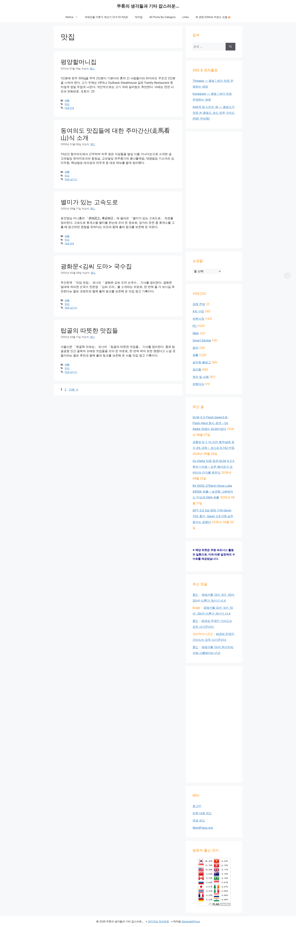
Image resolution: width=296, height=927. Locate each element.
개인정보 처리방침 (158, 921)
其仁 (195, 594)
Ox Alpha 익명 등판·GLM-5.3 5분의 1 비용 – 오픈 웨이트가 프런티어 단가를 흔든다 (213, 466)
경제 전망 (199, 304)
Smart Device (202, 340)
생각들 (197, 369)
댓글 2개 (69, 107)
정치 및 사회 (201, 377)
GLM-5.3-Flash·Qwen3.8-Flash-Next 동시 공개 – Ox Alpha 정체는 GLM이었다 (210, 423)
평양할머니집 (79, 61)
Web (196, 333)
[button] (287, 275)
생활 (67, 100)
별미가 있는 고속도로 (89, 202)
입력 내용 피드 (202, 813)
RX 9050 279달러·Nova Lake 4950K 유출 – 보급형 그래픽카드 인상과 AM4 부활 (213, 491)
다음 (73, 389)
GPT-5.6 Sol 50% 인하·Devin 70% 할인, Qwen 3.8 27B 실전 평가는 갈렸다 (213, 516)
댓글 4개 (69, 243)
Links (185, 17)
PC (194, 326)
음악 (195, 348)
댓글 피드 (199, 820)
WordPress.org (203, 827)
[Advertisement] (214, 190)
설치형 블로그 (202, 362)
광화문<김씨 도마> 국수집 (96, 266)
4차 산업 (198, 311)
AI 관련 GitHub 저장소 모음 (211, 17)
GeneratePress (191, 921)
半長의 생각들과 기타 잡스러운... (148, 6)
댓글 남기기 (71, 179)
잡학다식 (198, 384)
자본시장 (198, 318)
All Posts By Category (162, 17)
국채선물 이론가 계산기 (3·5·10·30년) (106, 17)
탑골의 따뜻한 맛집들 (89, 330)
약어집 (139, 17)
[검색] (230, 46)
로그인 (197, 806)
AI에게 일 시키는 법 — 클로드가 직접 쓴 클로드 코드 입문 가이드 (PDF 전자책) (214, 112)
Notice (69, 17)
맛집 (67, 104)
